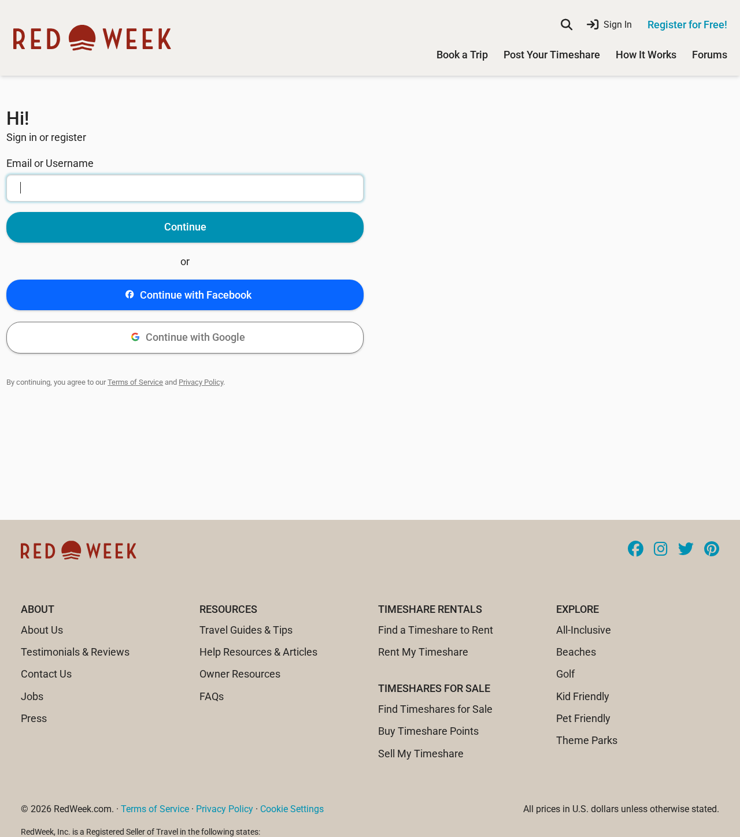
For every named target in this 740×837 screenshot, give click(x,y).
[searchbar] (566, 25)
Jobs (32, 696)
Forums (709, 55)
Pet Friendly (583, 718)
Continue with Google (195, 337)
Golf (565, 674)
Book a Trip (462, 55)
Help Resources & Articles (258, 652)
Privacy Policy (201, 382)
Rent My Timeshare (423, 652)
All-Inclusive (583, 630)
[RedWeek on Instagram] (661, 550)
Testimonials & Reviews (75, 652)
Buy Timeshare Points (428, 731)
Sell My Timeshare (421, 753)
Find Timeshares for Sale (435, 709)
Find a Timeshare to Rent (435, 630)
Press (34, 718)
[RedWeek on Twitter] (686, 550)
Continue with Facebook (195, 295)
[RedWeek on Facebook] (635, 550)
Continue (185, 227)
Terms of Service (135, 382)
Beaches (576, 652)
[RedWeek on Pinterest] (711, 550)
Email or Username (50, 163)
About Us (42, 630)
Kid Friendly (582, 696)
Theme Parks (586, 740)
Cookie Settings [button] (292, 808)
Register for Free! (687, 24)
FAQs (211, 696)
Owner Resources (239, 674)
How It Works (646, 55)
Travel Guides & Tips (246, 630)
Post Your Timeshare (552, 55)
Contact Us (46, 674)
